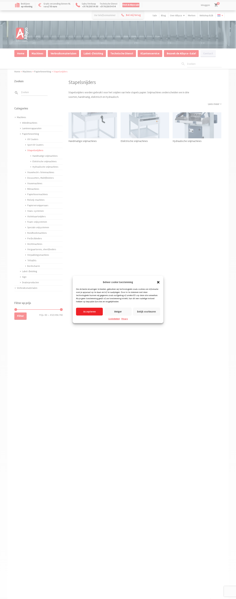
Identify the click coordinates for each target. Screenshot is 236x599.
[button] (158, 282)
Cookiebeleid (114, 319)
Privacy (124, 319)
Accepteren (89, 311)
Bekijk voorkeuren (146, 311)
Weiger (118, 311)
